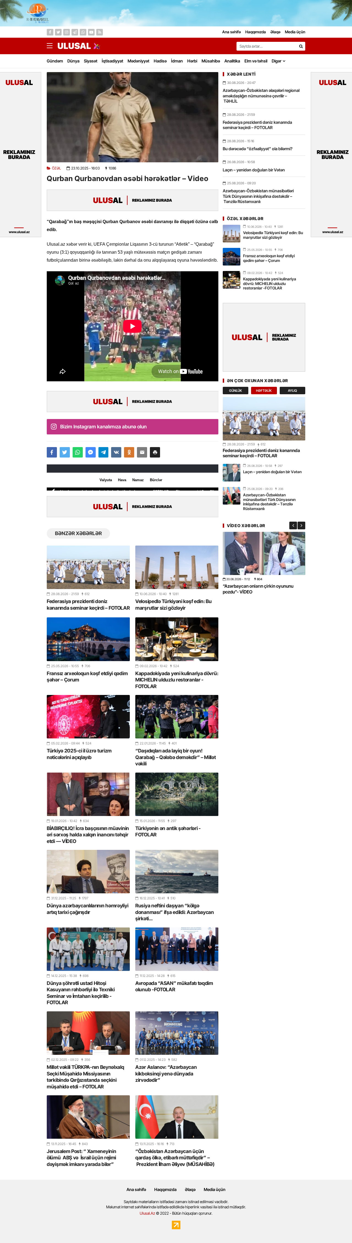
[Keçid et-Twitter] (58, 32)
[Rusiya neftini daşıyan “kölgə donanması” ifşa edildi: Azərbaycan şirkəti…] (176, 871)
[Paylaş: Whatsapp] (78, 452)
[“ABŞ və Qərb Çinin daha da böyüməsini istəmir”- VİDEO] (264, 553)
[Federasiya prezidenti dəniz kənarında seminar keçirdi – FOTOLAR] (88, 567)
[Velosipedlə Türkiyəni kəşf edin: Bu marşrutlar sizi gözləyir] (176, 567)
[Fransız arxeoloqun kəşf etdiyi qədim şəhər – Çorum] (88, 639)
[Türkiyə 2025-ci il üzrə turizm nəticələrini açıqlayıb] (88, 716)
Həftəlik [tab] (264, 390)
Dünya (73, 61)
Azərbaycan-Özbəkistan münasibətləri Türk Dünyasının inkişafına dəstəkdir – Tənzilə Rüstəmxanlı (258, 196)
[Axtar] (301, 46)
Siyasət (90, 61)
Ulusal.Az (147, 1213)
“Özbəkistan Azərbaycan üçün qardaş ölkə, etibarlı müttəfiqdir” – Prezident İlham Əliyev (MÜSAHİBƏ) (175, 1157)
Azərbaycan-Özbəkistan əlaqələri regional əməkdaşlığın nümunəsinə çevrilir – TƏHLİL (261, 96)
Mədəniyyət (138, 61)
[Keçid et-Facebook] (50, 32)
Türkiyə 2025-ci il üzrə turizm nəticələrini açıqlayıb (79, 754)
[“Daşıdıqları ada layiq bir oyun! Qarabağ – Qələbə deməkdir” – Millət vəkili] (176, 716)
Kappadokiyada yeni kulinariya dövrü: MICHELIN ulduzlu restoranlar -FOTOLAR (176, 679)
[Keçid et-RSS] (99, 32)
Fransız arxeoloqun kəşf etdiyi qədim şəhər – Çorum (87, 676)
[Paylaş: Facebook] (52, 452)
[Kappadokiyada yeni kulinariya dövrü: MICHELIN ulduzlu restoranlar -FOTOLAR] (176, 639)
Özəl (56, 168)
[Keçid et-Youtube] (91, 32)
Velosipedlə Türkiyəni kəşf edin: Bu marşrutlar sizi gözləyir (173, 604)
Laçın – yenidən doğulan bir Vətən (254, 170)
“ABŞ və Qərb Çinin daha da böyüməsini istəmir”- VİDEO (262, 589)
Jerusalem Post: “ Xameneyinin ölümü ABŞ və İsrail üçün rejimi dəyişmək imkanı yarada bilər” (81, 1157)
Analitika (232, 61)
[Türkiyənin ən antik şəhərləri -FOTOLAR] (176, 794)
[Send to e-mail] (142, 452)
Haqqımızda (165, 1189)
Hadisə (160, 61)
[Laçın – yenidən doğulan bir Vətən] (231, 472)
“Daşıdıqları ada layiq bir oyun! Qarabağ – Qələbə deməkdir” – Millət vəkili (175, 757)
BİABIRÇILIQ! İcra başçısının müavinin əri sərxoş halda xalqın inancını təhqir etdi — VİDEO (88, 834)
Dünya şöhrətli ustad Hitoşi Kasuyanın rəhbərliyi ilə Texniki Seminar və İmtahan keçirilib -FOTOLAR (80, 992)
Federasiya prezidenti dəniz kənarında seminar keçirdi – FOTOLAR (88, 604)
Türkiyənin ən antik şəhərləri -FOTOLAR (168, 831)
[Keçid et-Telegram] (75, 32)
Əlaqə (190, 1189)
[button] (155, 452)
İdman (177, 61)
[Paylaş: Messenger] (91, 452)
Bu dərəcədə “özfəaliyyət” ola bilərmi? (258, 148)
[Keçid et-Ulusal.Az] (74, 46)
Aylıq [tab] (292, 390)
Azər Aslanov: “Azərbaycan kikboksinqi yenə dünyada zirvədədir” (166, 1073)
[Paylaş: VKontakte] (116, 452)
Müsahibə (211, 61)
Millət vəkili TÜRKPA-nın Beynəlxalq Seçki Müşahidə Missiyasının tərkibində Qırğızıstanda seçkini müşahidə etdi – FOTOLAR (85, 1076)
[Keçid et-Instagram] (66, 32)
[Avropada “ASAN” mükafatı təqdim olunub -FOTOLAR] (176, 949)
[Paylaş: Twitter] (65, 452)
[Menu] (52, 46)
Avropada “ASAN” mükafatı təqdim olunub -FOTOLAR (174, 986)
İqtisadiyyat (112, 61)
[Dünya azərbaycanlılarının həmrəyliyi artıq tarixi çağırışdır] (88, 871)
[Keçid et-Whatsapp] (83, 32)
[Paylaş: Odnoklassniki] (129, 452)
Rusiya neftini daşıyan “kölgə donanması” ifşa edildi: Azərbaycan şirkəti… (174, 912)
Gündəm (55, 61)
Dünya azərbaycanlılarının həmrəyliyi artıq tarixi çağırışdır (87, 909)
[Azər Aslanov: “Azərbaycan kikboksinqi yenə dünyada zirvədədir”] (176, 1033)
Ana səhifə (136, 1189)
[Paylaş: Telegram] (103, 452)
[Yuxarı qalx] (336, 1227)
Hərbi (192, 61)
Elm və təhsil (255, 61)
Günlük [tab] (235, 390)
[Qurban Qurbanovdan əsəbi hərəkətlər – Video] (132, 117)
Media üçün (215, 1189)
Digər (276, 61)
